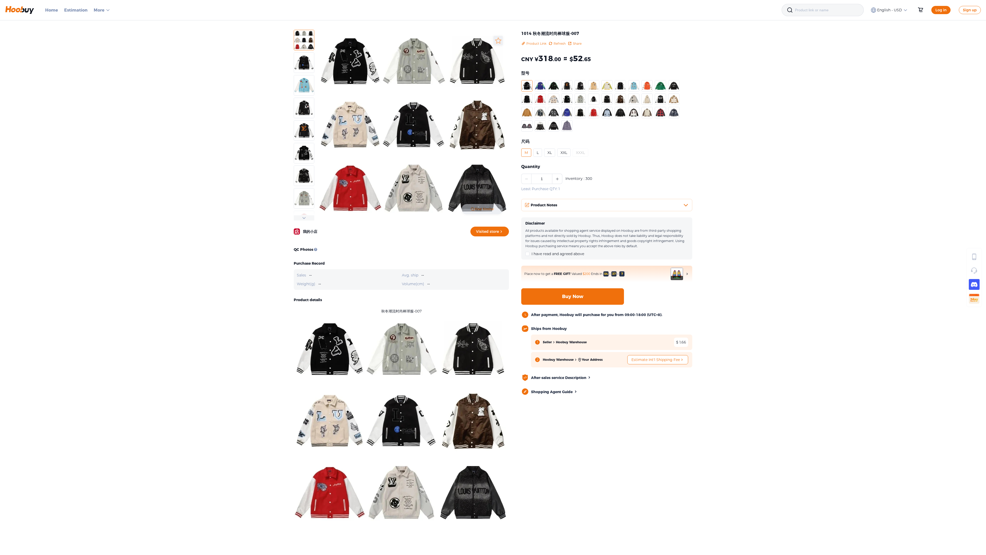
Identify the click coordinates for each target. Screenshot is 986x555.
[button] (527, 85)
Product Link (536, 43)
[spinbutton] (541, 178)
